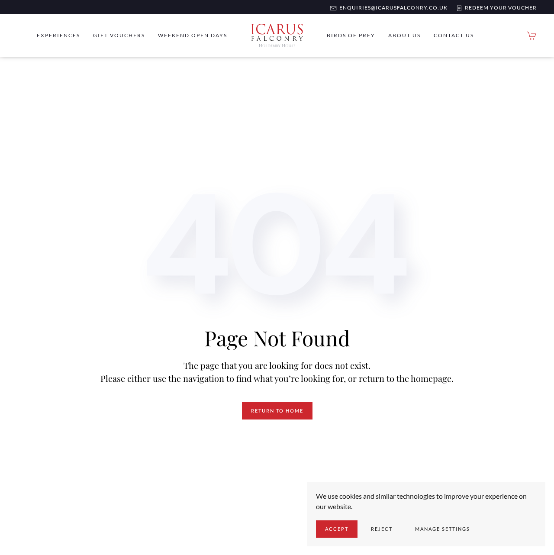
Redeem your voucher (499, 7)
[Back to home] (277, 35)
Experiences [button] (58, 35)
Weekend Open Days (192, 35)
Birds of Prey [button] (351, 35)
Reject (382, 529)
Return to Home (277, 410)
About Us (404, 35)
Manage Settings (442, 529)
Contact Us (454, 35)
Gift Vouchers (119, 35)
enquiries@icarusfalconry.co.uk (392, 7)
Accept (336, 529)
